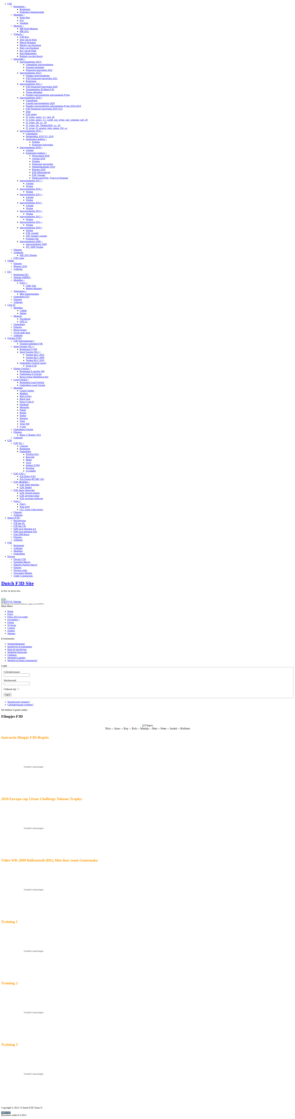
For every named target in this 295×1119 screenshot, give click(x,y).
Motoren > (19, 26)
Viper (22, 421)
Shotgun (24, 418)
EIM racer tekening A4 (25, 529)
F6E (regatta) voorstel (36, 236)
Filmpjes (18, 249)
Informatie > (20, 59)
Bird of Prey (26, 396)
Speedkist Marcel (22, 562)
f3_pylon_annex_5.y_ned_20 (40, 117)
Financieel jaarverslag (42, 144)
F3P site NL (19, 523)
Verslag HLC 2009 (35, 357)
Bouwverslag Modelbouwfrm (34, 377)
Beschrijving (20, 520)
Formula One (32, 238)
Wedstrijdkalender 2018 (43, 167)
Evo (22, 20)
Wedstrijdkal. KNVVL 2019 (39, 136)
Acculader (31, 471)
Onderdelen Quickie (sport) (33, 363)
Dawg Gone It (27, 401)
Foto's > (24, 283)
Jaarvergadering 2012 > (31, 216)
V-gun (23, 426)
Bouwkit (30, 457)
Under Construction (23, 576)
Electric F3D (20, 559)
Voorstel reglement (35, 67)
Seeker (23, 415)
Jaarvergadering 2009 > (31, 241)
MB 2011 (24, 31)
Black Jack (25, 399)
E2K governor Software (31, 498)
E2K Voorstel (38, 175)
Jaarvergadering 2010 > (31, 227)
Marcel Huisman (28, 42)
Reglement (25, 9)
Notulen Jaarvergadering (38, 75)
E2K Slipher (26, 487)
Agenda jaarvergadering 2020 (40, 103)
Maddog (24, 393)
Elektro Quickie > (22, 368)
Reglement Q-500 (28, 349)
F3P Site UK (20, 526)
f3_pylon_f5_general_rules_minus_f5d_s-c (46, 128)
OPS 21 (23, 321)
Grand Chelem (27, 390)
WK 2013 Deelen (28, 255)
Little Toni (31, 285)
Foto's (23, 504)
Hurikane (24, 404)
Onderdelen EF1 (22, 296)
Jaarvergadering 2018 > (31, 147)
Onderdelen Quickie (23, 429)
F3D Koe (24, 37)
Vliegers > (19, 34)
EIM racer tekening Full (25, 531)
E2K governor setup (29, 495)
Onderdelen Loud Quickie (32, 385)
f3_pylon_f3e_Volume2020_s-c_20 (43, 125)
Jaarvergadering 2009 (36, 244)
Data (28, 111)
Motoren (18, 316)
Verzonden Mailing (23, 573)
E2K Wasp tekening (29, 484)
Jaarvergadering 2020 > (31, 97)
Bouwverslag (20, 330)
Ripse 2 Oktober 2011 (30, 435)
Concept (24, 446)
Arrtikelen (18, 252)
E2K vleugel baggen (30, 493)
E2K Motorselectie (41, 172)
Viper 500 (24, 424)
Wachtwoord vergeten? (18, 702)
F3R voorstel (32, 233)
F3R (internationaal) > (24, 341)
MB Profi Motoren (29, 28)
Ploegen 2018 (38, 169)
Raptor (23, 412)
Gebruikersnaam (12, 672)
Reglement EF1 (21, 274)
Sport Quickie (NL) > (24, 346)
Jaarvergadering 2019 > (31, 131)
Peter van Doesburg (29, 48)
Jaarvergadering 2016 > (31, 189)
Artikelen (18, 269)
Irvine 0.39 (31, 366)
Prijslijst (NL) (32, 454)
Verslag (29, 186)
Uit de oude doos (22, 332)
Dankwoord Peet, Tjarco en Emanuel (50, 178)
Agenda (29, 150)
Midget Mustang (34, 288)
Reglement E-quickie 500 (32, 371)
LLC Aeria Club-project (31, 509)
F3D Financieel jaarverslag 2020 (41, 86)
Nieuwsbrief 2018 (40, 155)
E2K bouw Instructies (24, 490)
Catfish (23, 310)
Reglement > (20, 6)
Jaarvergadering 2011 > (31, 222)
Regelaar (30, 468)
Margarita (24, 407)
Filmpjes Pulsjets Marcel (25, 564)
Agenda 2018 (38, 158)
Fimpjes (17, 567)
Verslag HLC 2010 (35, 354)
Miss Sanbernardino (29, 294)
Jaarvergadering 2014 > (31, 202)
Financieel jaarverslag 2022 (39, 70)
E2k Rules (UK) (28, 476)
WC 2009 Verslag (34, 247)
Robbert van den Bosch (31, 56)
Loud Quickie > (21, 379)
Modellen (18, 307)
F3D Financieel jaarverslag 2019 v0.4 (44, 108)
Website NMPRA (22, 277)
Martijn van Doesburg (30, 45)
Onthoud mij (10, 689)
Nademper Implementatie (32, 12)
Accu (28, 462)
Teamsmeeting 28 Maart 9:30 (40, 89)
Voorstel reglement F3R (31, 343)
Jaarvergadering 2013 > (31, 211)
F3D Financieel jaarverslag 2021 (41, 78)
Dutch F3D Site (17, 583)
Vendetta (24, 23)
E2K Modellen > (22, 482)
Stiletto (23, 313)
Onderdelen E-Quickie (31, 374)
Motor (29, 459)
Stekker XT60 (33, 465)
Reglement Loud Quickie (32, 382)
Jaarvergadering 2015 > (31, 194)
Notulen (36, 142)
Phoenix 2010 (20, 266)
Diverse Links (20, 570)
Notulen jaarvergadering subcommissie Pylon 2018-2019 (53, 106)
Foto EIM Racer (21, 534)
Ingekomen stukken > (36, 139)
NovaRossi (25, 319)
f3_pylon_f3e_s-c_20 (36, 122)
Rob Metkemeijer (28, 53)
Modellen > (19, 15)
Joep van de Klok (28, 39)
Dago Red (25, 17)
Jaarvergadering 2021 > (31, 84)
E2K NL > (19, 443)
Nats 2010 (25, 506)
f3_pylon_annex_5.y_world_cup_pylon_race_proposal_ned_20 (57, 120)
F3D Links (19, 258)
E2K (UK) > (20, 473)
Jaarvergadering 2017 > (31, 180)
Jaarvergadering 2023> (31, 61)
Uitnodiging (31, 100)
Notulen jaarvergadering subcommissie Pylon (48, 95)
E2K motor (31, 114)
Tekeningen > (20, 291)
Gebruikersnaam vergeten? (20, 704)
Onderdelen (19, 324)
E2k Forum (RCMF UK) (32, 479)
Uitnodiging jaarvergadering (39, 64)
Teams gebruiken (34, 92)
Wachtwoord (10, 680)
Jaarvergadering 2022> (31, 73)
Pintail (23, 410)
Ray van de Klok (28, 50)
